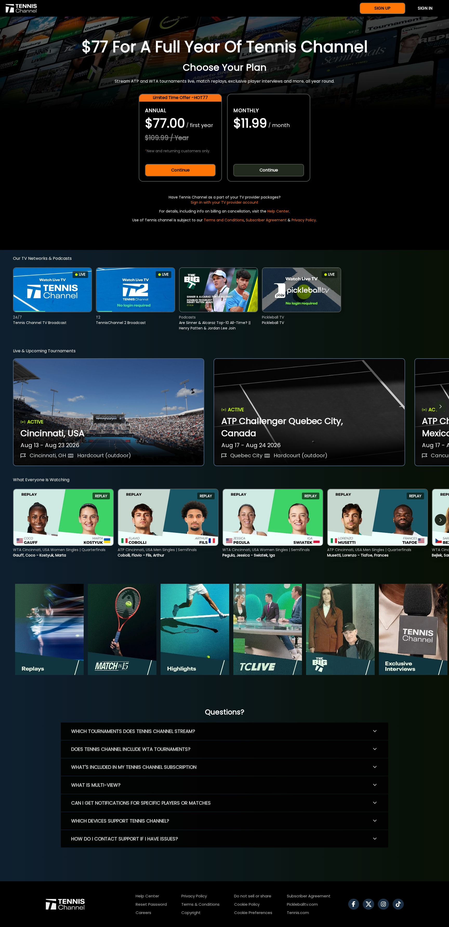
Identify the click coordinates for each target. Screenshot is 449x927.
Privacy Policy (304, 220)
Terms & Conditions (200, 904)
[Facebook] (355, 904)
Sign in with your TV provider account (224, 202)
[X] (370, 904)
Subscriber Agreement (266, 220)
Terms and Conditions (224, 220)
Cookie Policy (247, 904)
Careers (143, 912)
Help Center (278, 211)
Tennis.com (298, 912)
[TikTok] (399, 904)
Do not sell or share (252, 896)
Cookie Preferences (253, 912)
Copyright (191, 912)
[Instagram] (385, 904)
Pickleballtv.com (302, 904)
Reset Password (151, 904)
